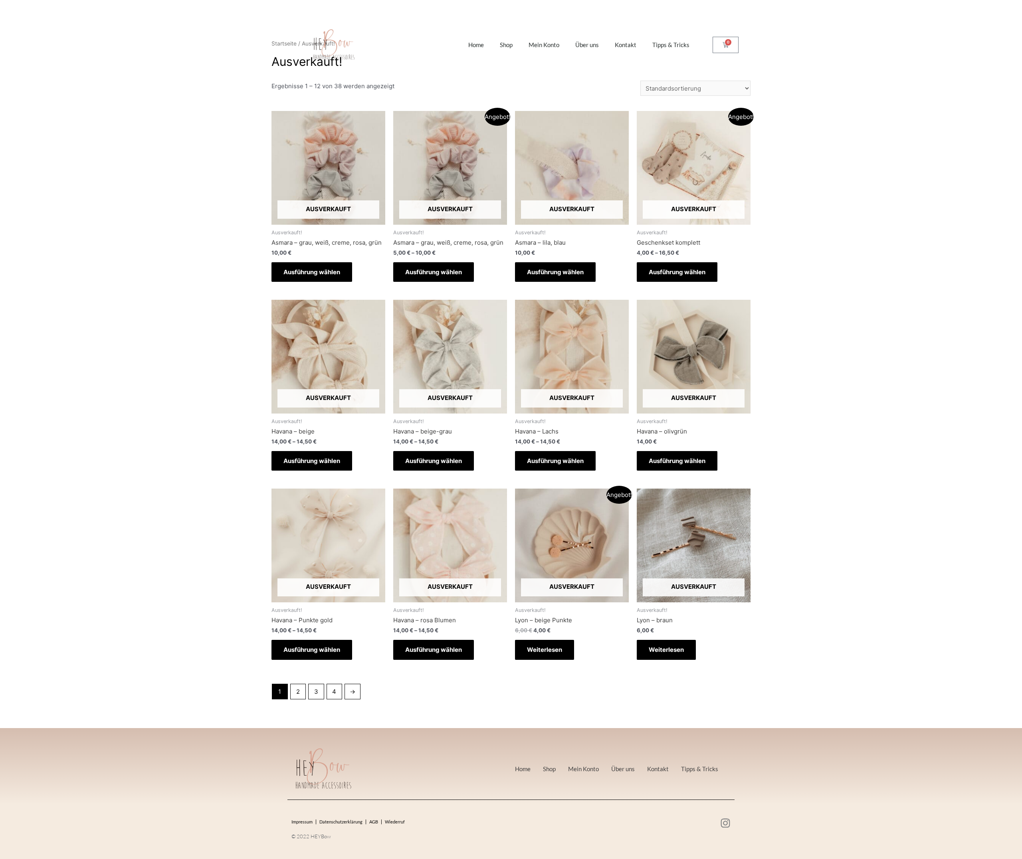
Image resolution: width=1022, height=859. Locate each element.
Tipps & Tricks (670, 44)
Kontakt (625, 44)
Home (476, 44)
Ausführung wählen (311, 272)
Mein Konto (544, 44)
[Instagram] (725, 823)
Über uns (587, 44)
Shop (506, 44)
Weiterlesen (544, 649)
